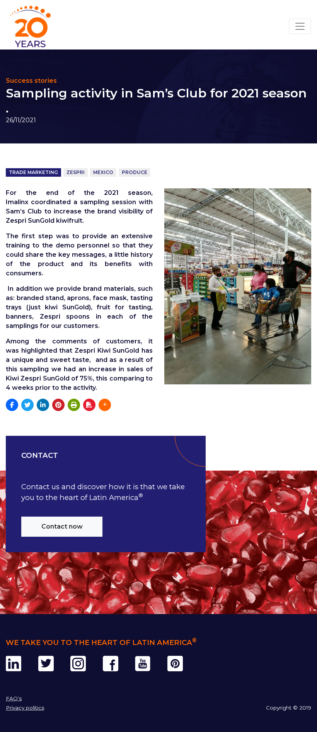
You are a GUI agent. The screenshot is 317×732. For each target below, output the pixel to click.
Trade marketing (33, 172)
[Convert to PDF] (89, 405)
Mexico (103, 172)
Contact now (62, 526)
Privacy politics (25, 708)
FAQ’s (14, 698)
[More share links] (105, 405)
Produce (134, 172)
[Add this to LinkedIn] (43, 405)
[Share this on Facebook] (12, 405)
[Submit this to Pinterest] (58, 405)
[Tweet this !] (27, 405)
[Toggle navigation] (300, 26)
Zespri (75, 172)
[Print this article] (74, 405)
